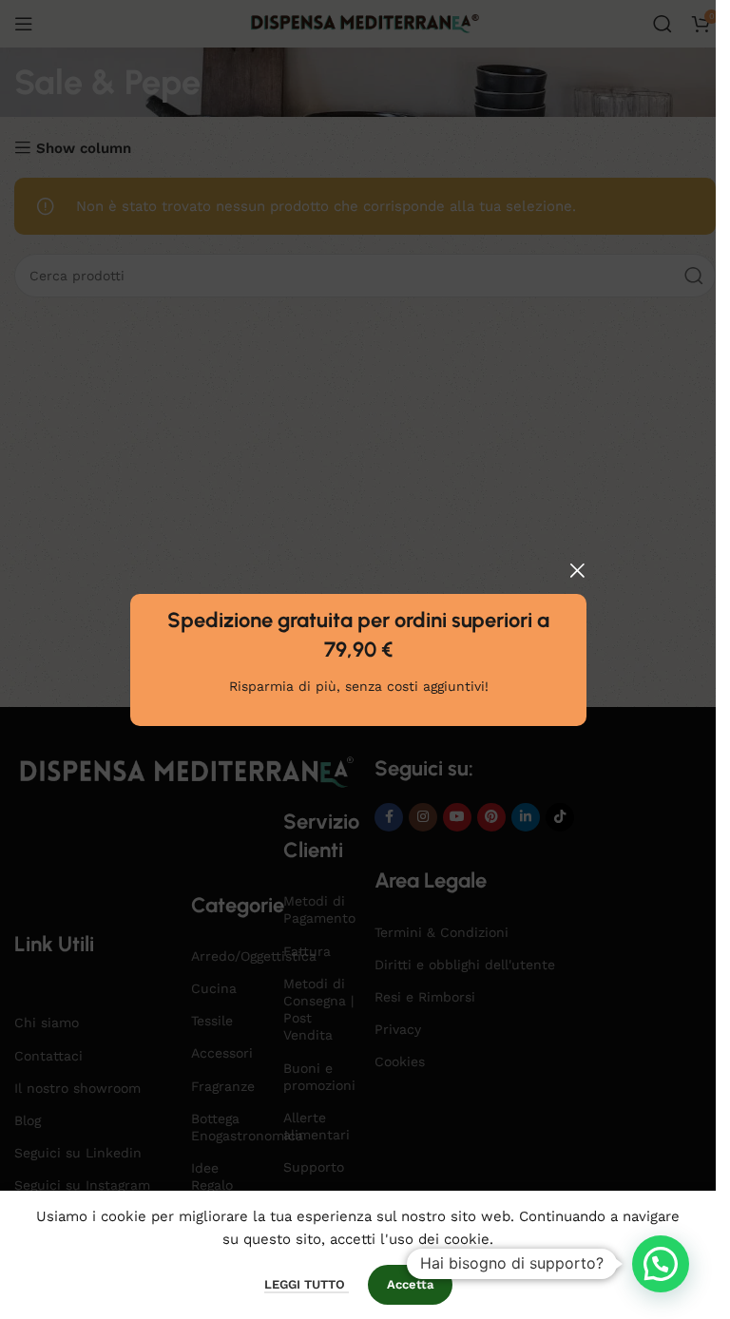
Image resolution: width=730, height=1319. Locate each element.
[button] (660, 1263)
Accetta (410, 1284)
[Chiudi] (577, 570)
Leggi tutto (306, 1284)
